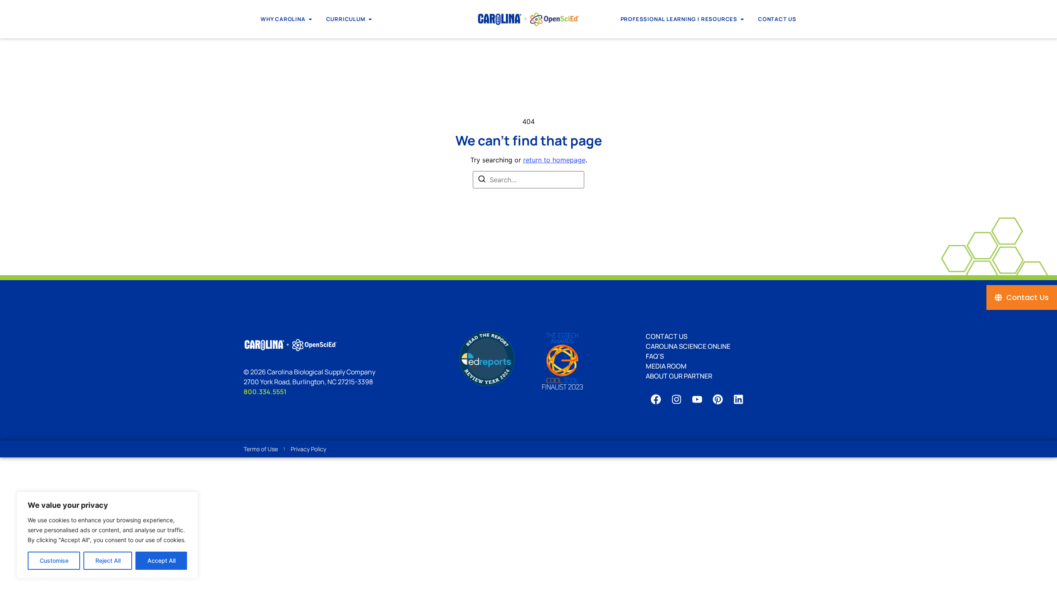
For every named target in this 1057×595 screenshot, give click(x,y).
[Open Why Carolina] (310, 19)
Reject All (108, 560)
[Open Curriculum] (370, 19)
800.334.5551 (265, 391)
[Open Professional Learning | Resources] (742, 19)
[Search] (482, 180)
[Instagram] (676, 399)
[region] (107, 535)
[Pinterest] (718, 399)
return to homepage (554, 160)
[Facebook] (656, 399)
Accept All (161, 560)
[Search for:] (528, 179)
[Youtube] (697, 399)
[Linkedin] (738, 399)
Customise (54, 560)
